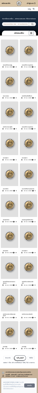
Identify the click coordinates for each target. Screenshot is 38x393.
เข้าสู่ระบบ (30, 3)
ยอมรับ (29, 385)
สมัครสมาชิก (6, 3)
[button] (31, 33)
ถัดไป (31, 358)
